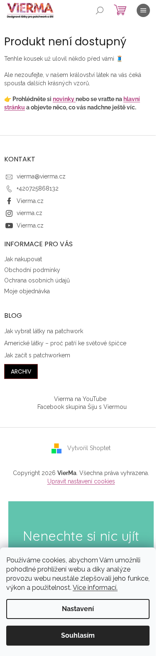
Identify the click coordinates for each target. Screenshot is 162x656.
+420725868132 (38, 188)
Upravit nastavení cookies (81, 481)
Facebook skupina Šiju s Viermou (82, 407)
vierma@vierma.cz (41, 176)
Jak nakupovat (23, 259)
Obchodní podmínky (32, 270)
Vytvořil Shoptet (88, 448)
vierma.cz (29, 213)
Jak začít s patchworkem (37, 355)
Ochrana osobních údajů (37, 280)
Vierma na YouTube (80, 399)
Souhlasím (78, 635)
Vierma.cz (30, 201)
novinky (64, 99)
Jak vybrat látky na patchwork (43, 331)
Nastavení (78, 609)
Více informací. (95, 588)
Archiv (21, 371)
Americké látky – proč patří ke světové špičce (65, 343)
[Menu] (143, 10)
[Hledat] (99, 10)
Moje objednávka (27, 291)
